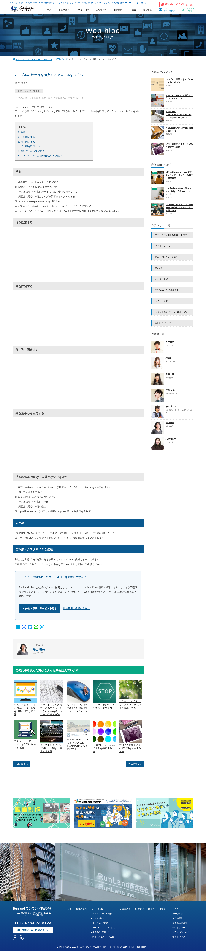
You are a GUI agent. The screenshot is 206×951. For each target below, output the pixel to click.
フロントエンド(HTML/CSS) (29, 91)
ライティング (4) (163, 301)
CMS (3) (159, 268)
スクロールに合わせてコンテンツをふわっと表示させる (130, 704)
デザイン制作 (98, 918)
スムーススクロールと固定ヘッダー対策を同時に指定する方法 (25, 710)
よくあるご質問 (179, 923)
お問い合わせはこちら (35, 930)
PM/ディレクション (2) (166, 257)
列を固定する (28, 141)
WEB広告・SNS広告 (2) (166, 289)
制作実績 (118, 9)
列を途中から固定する (33, 151)
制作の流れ (177, 918)
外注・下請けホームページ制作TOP (34, 59)
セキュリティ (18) (163, 246)
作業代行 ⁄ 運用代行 (101, 932)
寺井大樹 (170, 342)
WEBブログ (62, 59)
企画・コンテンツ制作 (102, 914)
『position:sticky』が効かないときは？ (41, 155)
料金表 (133, 9)
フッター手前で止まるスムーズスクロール (103, 708)
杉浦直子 (170, 358)
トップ (48, 9)
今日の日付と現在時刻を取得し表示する (179, 129)
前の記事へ (22, 764)
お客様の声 (101, 9)
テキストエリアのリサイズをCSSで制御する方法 (25, 744)
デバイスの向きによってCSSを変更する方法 (130, 748)
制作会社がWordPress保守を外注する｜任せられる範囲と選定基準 (179, 175)
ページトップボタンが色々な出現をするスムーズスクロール (77, 708)
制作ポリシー (178, 927)
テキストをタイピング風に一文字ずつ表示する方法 (51, 748)
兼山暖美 (170, 422)
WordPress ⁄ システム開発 (103, 927)
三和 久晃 (170, 390)
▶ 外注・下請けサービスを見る (39, 608)
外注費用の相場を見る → (76, 608)
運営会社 (147, 9)
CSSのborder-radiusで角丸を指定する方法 (104, 748)
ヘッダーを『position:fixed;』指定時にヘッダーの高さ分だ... (178, 114)
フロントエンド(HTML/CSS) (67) (171, 312)
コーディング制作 (100, 923)
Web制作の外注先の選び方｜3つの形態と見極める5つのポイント (179, 191)
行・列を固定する (30, 146)
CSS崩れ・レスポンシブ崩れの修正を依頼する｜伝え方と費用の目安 (179, 207)
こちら (66, 564)
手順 (23, 132)
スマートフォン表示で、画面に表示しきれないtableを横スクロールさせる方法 (51, 710)
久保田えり (171, 438)
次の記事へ (133, 764)
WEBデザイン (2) (163, 323)
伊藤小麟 (170, 374)
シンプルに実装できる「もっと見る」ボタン (179, 81)
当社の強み (63, 9)
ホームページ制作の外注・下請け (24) (173, 234)
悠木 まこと (171, 406)
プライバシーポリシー (182, 932)
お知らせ (176, 909)
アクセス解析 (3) (163, 279)
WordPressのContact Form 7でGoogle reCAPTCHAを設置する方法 (78, 744)
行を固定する (28, 137)
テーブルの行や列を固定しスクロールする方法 (179, 97)
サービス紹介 (82, 9)
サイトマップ (178, 937)
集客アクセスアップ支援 (103, 937)
